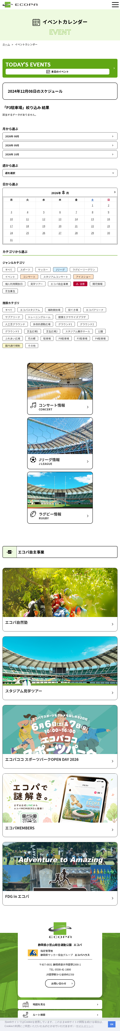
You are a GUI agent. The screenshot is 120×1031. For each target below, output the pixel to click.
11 (27, 219)
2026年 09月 (12, 145)
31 (11, 240)
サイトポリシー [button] (85, 1026)
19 (43, 226)
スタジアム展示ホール (77, 331)
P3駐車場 (82, 338)
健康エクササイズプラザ (72, 317)
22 (92, 226)
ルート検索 (39, 1015)
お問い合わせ (58, 983)
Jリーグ (60, 269)
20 (60, 226)
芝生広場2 (52, 331)
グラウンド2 (87, 324)
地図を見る (39, 1004)
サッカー (43, 269)
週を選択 (10, 173)
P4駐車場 (100, 338)
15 (92, 219)
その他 (31, 345)
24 (11, 233)
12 (43, 219)
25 (27, 233)
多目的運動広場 (41, 324)
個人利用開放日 (14, 284)
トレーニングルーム (39, 317)
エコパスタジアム (30, 310)
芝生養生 (10, 291)
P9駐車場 (64, 338)
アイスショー (83, 277)
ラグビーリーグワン (83, 269)
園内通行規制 (12, 345)
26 (43, 233)
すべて (8, 269)
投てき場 (73, 310)
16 (108, 219)
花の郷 (31, 338)
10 (11, 219)
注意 (82, 284)
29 (92, 233)
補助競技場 (54, 310)
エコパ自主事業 (59, 284)
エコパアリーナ (94, 310)
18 (27, 226)
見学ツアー (36, 284)
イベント (10, 277)
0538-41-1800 (63, 969)
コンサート (29, 277)
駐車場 (47, 338)
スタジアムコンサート (55, 277)
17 (11, 226)
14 (76, 219)
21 (76, 226)
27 (60, 233)
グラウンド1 (65, 324)
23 (108, 226)
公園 (100, 331)
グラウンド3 (12, 331)
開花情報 (97, 284)
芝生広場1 (32, 331)
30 (108, 233)
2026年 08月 (12, 136)
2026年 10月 (12, 154)
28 (76, 233)
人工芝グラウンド (15, 324)
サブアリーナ (12, 317)
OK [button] (111, 1024)
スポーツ (25, 269)
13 (60, 219)
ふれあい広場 (12, 338)
